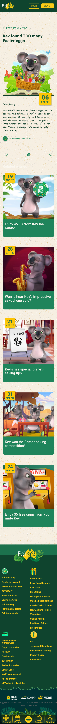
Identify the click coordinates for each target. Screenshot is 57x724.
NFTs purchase (9, 678)
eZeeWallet (7, 661)
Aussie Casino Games (41, 605)
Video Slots (35, 614)
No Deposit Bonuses (40, 596)
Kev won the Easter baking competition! (25, 444)
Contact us (35, 659)
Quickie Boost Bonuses (41, 601)
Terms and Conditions (41, 646)
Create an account (11, 582)
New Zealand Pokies (40, 610)
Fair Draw (35, 587)
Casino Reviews (9, 600)
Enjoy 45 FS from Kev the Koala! (24, 226)
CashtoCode (8, 669)
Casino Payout (37, 619)
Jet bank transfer (10, 665)
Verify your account (11, 674)
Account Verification (12, 586)
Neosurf (6, 652)
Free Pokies (36, 628)
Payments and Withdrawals (9, 641)
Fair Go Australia (10, 613)
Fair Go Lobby (8, 577)
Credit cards (8, 656)
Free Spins (35, 592)
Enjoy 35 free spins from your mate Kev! (28, 516)
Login (34, 6)
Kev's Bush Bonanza (40, 583)
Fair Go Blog (8, 604)
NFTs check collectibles (13, 683)
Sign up (47, 6)
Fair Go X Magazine (11, 609)
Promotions (36, 578)
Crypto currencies (10, 647)
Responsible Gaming (40, 650)
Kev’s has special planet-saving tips (24, 371)
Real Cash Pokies (38, 623)
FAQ (32, 641)
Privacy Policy (37, 655)
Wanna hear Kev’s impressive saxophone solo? (28, 299)
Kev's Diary (7, 591)
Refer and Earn (9, 595)
